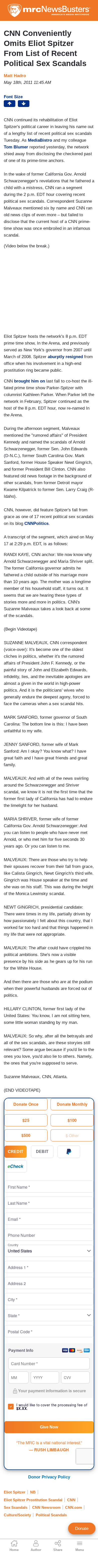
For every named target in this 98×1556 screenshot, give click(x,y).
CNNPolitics (36, 523)
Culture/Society (17, 1515)
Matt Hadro (15, 75)
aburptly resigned (65, 356)
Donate (81, 1528)
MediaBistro (40, 140)
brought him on (29, 381)
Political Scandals (51, 1515)
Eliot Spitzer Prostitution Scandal (33, 1500)
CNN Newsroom (46, 1507)
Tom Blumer (16, 147)
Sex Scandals (15, 1507)
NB (33, 1492)
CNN (71, 1500)
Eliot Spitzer (14, 1492)
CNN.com (73, 1507)
